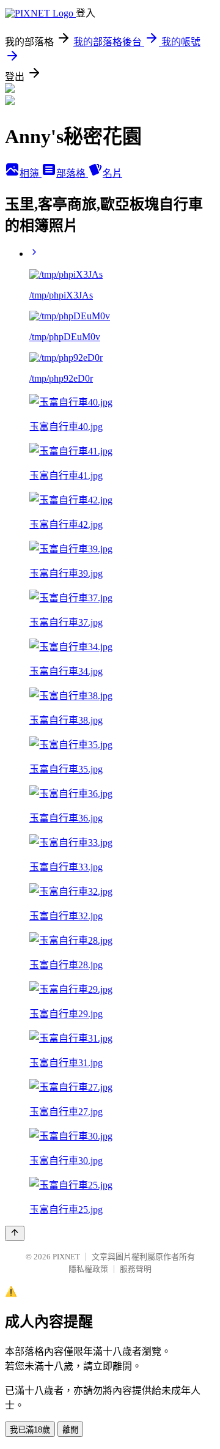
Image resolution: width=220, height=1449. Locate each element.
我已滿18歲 (30, 1429)
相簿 (31, 173)
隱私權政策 (88, 1268)
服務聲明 (136, 1268)
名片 (112, 173)
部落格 (72, 173)
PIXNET (66, 1256)
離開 (70, 1429)
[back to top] (14, 1233)
